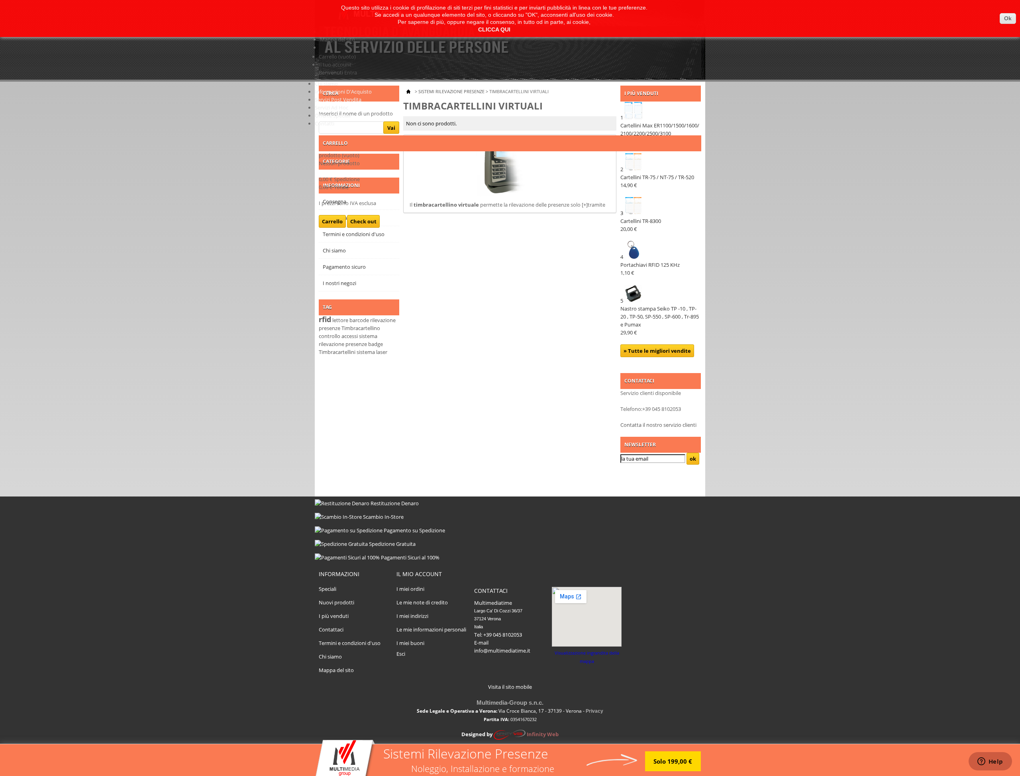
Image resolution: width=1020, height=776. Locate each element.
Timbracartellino (360, 328)
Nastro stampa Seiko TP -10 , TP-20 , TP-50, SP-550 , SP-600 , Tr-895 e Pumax (659, 320)
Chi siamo (326, 83)
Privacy (594, 711)
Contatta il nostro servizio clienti (658, 424)
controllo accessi (338, 336)
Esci (400, 653)
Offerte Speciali (333, 115)
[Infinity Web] (510, 734)
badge (375, 344)
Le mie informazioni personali (431, 629)
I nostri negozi (339, 283)
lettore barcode (350, 320)
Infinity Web (543, 734)
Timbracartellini (337, 352)
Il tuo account (335, 64)
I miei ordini (410, 588)
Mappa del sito (337, 39)
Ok (1008, 18)
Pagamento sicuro (344, 266)
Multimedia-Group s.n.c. (510, 702)
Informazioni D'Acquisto (343, 91)
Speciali (327, 588)
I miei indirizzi (412, 616)
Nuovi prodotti (336, 602)
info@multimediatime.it (502, 650)
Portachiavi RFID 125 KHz (650, 268)
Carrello (337, 56)
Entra (350, 72)
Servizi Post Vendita (338, 99)
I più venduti (334, 616)
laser (381, 352)
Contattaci (331, 629)
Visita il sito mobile (510, 686)
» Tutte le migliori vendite (657, 350)
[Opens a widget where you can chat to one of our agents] (990, 762)
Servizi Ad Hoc (331, 107)
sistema (366, 352)
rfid (325, 319)
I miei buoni (410, 643)
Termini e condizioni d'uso (350, 643)
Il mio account (419, 574)
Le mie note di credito (422, 602)
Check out (363, 221)
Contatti (324, 123)
